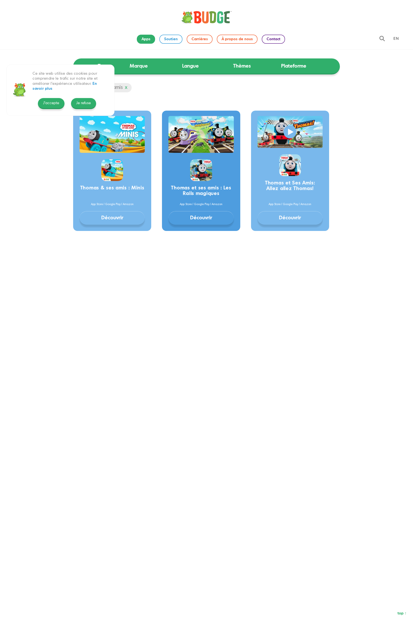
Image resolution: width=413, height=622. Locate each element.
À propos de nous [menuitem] (237, 39)
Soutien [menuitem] (171, 39)
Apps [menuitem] (146, 39)
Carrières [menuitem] (199, 39)
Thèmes (242, 66)
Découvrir (112, 218)
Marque (139, 66)
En (396, 38)
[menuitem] (206, 17)
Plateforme (293, 66)
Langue (190, 66)
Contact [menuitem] (273, 39)
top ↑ (402, 613)
